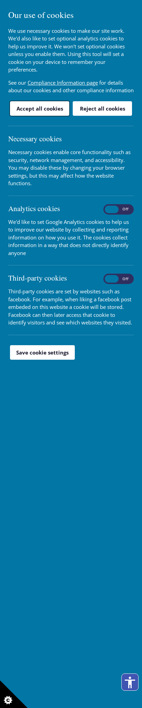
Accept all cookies (40, 108)
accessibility (130, 682)
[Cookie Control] (14, 694)
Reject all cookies (102, 108)
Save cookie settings (42, 352)
